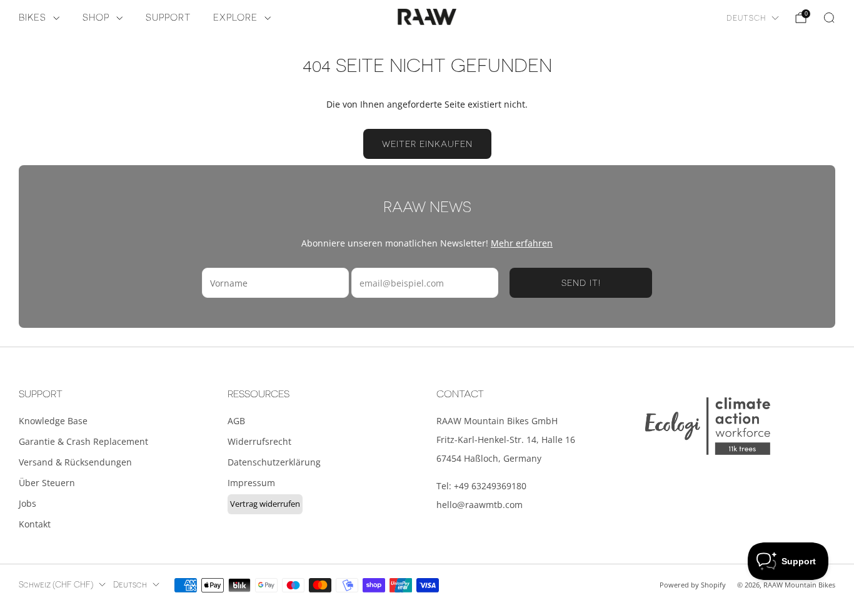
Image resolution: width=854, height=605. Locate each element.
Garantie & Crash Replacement (83, 441)
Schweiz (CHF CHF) (56, 585)
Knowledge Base (53, 421)
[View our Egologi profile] (707, 425)
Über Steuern (47, 483)
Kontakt (35, 524)
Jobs (27, 503)
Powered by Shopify (693, 584)
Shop (96, 18)
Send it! (581, 282)
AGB (236, 421)
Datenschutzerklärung (274, 462)
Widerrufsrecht (259, 441)
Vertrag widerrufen (265, 503)
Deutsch (746, 18)
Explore (235, 18)
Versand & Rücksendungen (75, 462)
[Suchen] (829, 17)
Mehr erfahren (522, 243)
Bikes (32, 18)
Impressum (251, 483)
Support (168, 18)
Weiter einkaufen (427, 144)
